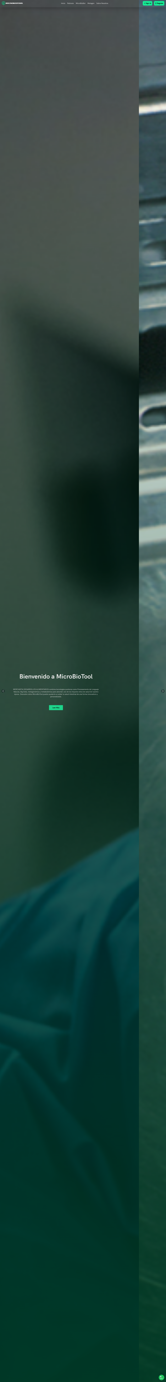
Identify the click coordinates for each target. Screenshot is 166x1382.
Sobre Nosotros (102, 3)
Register (160, 3)
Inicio (63, 3)
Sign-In (148, 3)
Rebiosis (70, 3)
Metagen (90, 3)
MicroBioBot (80, 3)
